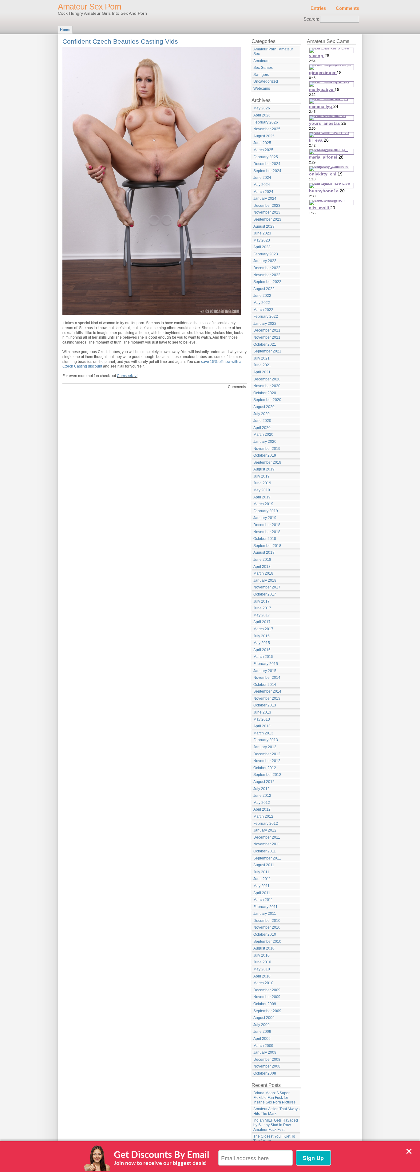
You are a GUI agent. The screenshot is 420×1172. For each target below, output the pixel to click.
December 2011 (266, 837)
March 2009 (263, 1046)
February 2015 (265, 664)
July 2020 (261, 414)
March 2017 (263, 629)
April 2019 (262, 497)
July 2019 (261, 476)
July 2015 (261, 636)
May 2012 (261, 802)
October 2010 (264, 934)
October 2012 (264, 768)
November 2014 (266, 677)
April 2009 (262, 1038)
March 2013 (263, 733)
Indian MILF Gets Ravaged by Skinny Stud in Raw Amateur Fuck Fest (275, 1124)
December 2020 (266, 379)
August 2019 (264, 469)
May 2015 (261, 643)
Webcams (261, 88)
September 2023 (267, 219)
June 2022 (262, 295)
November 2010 (266, 927)
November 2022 (266, 275)
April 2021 (262, 372)
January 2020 (264, 441)
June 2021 (262, 365)
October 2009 (264, 1004)
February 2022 (265, 316)
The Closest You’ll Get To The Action (274, 1138)
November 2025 (266, 129)
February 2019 (265, 511)
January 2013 (264, 747)
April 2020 (262, 428)
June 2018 (262, 559)
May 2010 (261, 969)
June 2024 (262, 177)
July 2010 (261, 955)
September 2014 (267, 691)
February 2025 (265, 157)
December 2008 (266, 1059)
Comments (347, 8)
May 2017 (261, 615)
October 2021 (264, 344)
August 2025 (264, 136)
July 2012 (261, 789)
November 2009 (266, 997)
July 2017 (261, 601)
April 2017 (262, 622)
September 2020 (267, 400)
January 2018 (264, 580)
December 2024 (266, 164)
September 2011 (267, 858)
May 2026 (261, 108)
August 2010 (264, 948)
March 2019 (263, 504)
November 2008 (266, 1066)
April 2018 (262, 566)
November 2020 (266, 386)
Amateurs (261, 61)
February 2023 (265, 254)
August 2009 (264, 1018)
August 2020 (264, 407)
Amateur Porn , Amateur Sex (273, 51)
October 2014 (264, 684)
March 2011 (263, 900)
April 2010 (262, 976)
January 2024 (264, 198)
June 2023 (262, 233)
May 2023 (261, 240)
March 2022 (263, 310)
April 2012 (262, 809)
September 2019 (267, 462)
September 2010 (267, 941)
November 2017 (266, 587)
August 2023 (264, 226)
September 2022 (267, 282)
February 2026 (265, 122)
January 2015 (264, 671)
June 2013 (262, 712)
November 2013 (266, 698)
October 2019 (264, 455)
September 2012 (267, 775)
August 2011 (263, 865)
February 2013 (265, 740)
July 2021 (261, 358)
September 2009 (267, 1011)
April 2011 (261, 893)
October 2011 (264, 851)
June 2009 (262, 1031)
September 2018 (267, 546)
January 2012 (264, 830)
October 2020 (264, 393)
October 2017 (264, 594)
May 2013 (261, 719)
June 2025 (262, 143)
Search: (311, 19)
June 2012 (262, 795)
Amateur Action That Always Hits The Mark (276, 1111)
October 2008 (264, 1073)
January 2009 (264, 1052)
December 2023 (266, 205)
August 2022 (264, 289)
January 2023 (264, 261)
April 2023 (262, 247)
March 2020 (263, 434)
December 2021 (266, 330)
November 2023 (266, 212)
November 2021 (266, 337)
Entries (318, 8)
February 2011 (265, 907)
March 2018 (263, 573)
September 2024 (267, 171)
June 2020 (262, 421)
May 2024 (261, 185)
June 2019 (262, 483)
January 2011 (264, 913)
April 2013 (262, 726)
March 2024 (263, 192)
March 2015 (263, 657)
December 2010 (266, 920)
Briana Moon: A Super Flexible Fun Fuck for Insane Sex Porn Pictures (274, 1097)
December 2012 (266, 754)
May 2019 (261, 490)
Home (65, 30)
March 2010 (263, 983)
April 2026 (262, 115)
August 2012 (264, 782)
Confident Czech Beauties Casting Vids (120, 41)
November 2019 (266, 448)
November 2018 (266, 532)
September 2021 (267, 351)
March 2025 (263, 150)
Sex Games (263, 67)
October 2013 (264, 705)
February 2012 (265, 823)
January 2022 (264, 323)
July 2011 (261, 872)
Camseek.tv (127, 376)
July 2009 (261, 1025)
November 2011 (266, 844)
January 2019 (264, 518)
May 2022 (261, 303)
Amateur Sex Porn (89, 6)
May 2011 (261, 886)
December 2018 (266, 525)
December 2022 (266, 268)
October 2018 (264, 539)
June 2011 (262, 879)
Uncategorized (265, 81)
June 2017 (262, 608)
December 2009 (266, 990)
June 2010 (262, 962)
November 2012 (266, 761)
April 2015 (262, 650)
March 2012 (263, 816)
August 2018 (264, 552)
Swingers (261, 75)
